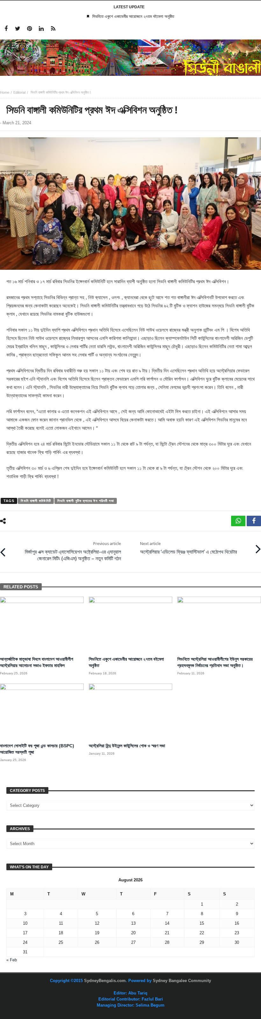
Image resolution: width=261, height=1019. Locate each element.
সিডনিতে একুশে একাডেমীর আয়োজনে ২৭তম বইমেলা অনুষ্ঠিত (133, 16)
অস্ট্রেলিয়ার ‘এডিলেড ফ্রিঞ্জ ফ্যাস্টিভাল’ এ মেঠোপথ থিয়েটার (188, 548)
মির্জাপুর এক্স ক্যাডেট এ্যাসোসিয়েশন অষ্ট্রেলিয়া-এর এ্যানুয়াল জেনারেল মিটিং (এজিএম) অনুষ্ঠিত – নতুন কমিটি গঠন (73, 551)
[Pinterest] (29, 29)
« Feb (11, 960)
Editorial (19, 92)
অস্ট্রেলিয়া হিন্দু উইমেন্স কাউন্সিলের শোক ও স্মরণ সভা (127, 745)
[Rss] (53, 29)
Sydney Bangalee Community (182, 980)
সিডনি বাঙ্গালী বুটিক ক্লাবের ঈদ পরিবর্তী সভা (85, 501)
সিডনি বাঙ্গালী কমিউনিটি (36, 501)
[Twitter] (18, 29)
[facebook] (254, 521)
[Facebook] (6, 29)
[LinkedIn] (41, 29)
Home (4, 92)
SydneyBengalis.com (105, 980)
